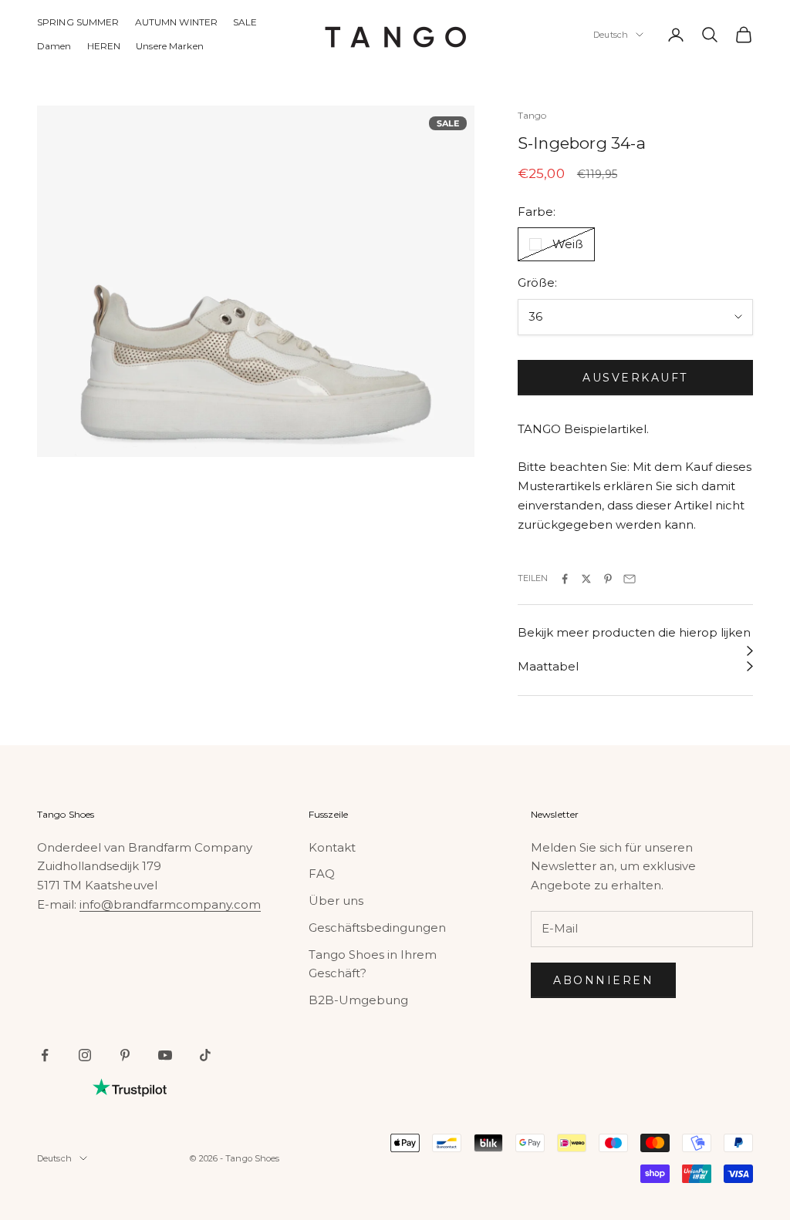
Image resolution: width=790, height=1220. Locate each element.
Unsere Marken (170, 46)
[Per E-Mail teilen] (629, 579)
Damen (54, 46)
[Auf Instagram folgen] (85, 1055)
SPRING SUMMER (78, 22)
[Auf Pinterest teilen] (608, 579)
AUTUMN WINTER (176, 22)
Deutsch (610, 34)
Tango (532, 115)
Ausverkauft (635, 378)
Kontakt (332, 847)
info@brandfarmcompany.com (170, 904)
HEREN (104, 46)
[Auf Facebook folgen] (44, 1055)
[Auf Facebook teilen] (565, 579)
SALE (245, 22)
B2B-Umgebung (358, 1000)
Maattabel (548, 666)
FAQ (322, 873)
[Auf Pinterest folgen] (125, 1055)
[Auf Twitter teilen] (586, 579)
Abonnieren (603, 980)
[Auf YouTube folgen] (165, 1055)
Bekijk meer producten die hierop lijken (634, 632)
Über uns (336, 900)
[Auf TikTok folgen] (205, 1055)
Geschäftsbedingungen (377, 927)
